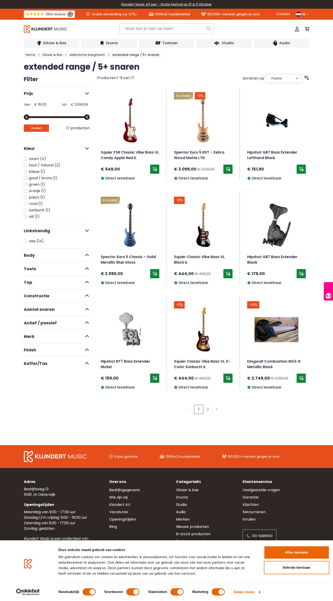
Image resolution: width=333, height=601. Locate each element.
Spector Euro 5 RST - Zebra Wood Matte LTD (199, 155)
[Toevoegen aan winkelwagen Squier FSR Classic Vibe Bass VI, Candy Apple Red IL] (154, 169)
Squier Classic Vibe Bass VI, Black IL (199, 259)
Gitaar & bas (187, 490)
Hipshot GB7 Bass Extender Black (272, 259)
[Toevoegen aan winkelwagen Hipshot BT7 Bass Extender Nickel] (154, 378)
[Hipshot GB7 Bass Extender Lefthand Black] (276, 120)
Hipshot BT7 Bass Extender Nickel (125, 364)
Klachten (251, 504)
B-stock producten (193, 534)
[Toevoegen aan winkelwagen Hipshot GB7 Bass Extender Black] (301, 273)
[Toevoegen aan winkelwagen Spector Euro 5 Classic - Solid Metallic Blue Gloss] (154, 273)
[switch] (132, 591)
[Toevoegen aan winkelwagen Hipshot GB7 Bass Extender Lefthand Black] (301, 169)
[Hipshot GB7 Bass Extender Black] (276, 225)
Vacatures (118, 512)
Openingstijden (122, 519)
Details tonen (244, 592)
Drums (182, 497)
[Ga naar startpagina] (71, 29)
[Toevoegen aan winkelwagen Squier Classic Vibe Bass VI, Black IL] (228, 273)
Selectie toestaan (296, 567)
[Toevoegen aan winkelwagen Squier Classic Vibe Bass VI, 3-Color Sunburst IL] (228, 378)
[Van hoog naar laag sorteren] (306, 78)
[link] (189, 409)
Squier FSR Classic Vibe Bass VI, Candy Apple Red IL (130, 155)
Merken (183, 519)
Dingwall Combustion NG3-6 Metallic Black (274, 364)
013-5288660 (262, 536)
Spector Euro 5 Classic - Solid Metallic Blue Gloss (128, 259)
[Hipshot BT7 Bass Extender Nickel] (130, 329)
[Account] (297, 29)
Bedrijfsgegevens (124, 490)
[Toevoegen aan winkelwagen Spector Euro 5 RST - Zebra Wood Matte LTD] (228, 169)
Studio (181, 504)
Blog (113, 526)
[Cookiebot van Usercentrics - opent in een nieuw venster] (28, 592)
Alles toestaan (296, 552)
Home (30, 54)
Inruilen (249, 519)
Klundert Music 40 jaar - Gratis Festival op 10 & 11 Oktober (166, 4)
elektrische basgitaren (87, 54)
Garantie (251, 497)
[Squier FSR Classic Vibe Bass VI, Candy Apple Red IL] (130, 120)
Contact (283, 14)
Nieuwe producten (192, 526)
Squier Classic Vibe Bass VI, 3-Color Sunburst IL (202, 364)
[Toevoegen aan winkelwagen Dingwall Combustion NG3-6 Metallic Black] (301, 378)
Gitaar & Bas (52, 54)
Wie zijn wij (118, 497)
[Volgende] (216, 409)
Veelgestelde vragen (261, 490)
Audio (181, 512)
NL (304, 14)
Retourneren (254, 512)
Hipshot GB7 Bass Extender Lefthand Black (272, 155)
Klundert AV (119, 504)
